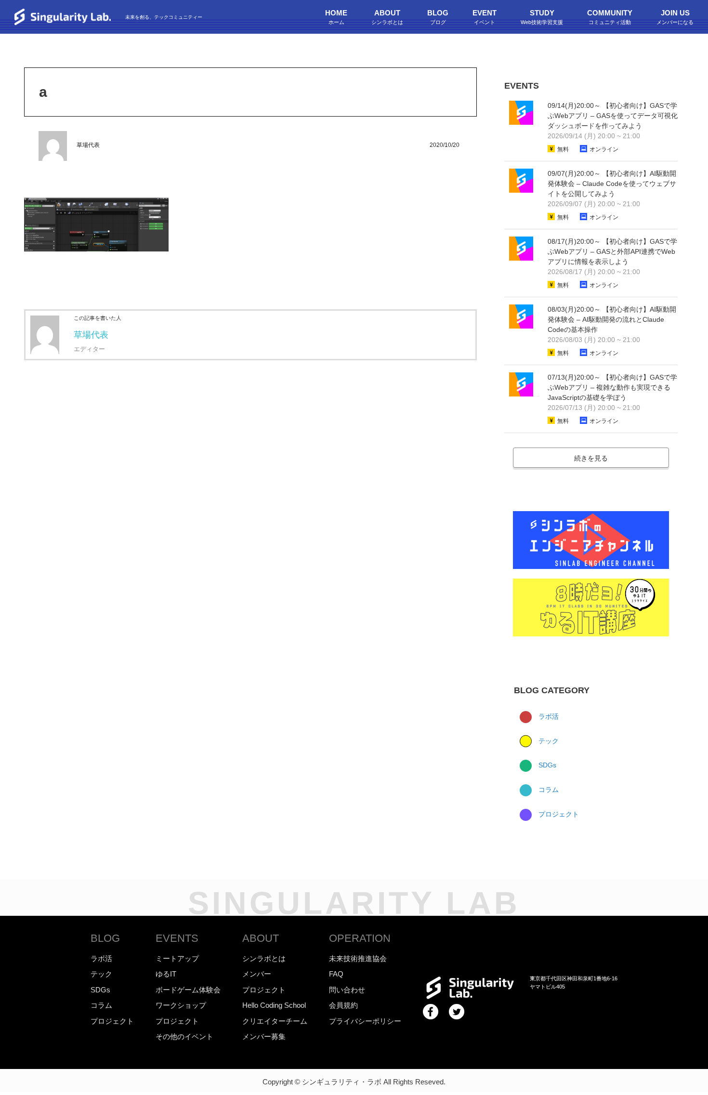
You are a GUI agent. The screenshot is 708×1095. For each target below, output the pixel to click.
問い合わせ (347, 990)
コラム (548, 789)
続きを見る (591, 458)
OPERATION (360, 938)
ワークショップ (181, 1005)
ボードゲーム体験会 (188, 990)
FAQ (336, 974)
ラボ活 (548, 716)
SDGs (546, 765)
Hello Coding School (274, 1005)
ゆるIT (166, 974)
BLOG (105, 938)
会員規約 (343, 1005)
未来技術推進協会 (358, 958)
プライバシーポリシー (365, 1021)
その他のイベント (184, 1036)
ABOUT (260, 938)
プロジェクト (558, 814)
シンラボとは (264, 958)
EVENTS (177, 938)
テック (548, 741)
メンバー (256, 974)
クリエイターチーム (274, 1021)
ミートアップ (177, 958)
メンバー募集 (264, 1036)
